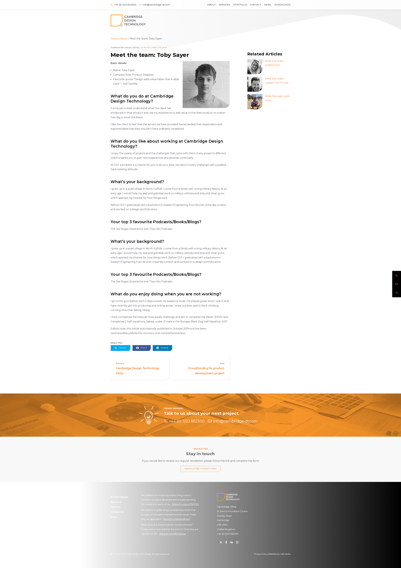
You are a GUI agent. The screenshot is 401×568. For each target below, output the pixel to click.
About (211, 4)
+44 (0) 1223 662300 (228, 533)
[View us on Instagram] (237, 542)
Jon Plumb (145, 47)
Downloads (282, 4)
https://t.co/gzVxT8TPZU (185, 504)
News (267, 4)
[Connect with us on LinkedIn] (231, 542)
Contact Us (117, 512)
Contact (255, 4)
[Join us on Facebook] (226, 542)
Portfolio (240, 4)
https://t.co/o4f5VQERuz (172, 533)
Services (224, 4)
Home (114, 38)
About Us (116, 502)
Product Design (119, 497)
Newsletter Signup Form (200, 469)
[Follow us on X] (220, 542)
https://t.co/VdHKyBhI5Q (176, 519)
